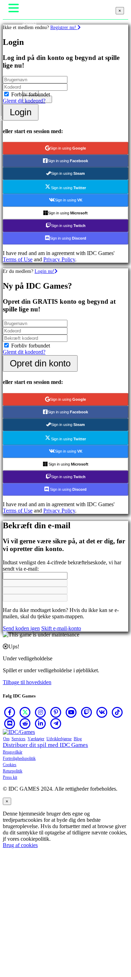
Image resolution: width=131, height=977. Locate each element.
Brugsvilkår (12, 752)
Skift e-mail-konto (61, 628)
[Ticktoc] (117, 712)
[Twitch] (87, 712)
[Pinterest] (56, 712)
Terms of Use (17, 259)
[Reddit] (25, 723)
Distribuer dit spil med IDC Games (45, 745)
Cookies (9, 764)
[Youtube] (71, 712)
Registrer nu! (64, 27)
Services (19, 738)
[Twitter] (25, 712)
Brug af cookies (20, 845)
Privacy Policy (59, 259)
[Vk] (102, 712)
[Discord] (10, 723)
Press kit (10, 777)
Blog (78, 738)
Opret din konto (40, 363)
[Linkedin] (41, 723)
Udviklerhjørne (59, 738)
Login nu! (44, 271)
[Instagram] (41, 712)
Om (6, 738)
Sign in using (68, 148)
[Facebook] (10, 712)
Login (20, 112)
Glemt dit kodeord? (24, 101)
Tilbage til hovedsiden (27, 682)
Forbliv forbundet (30, 94)
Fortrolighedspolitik (19, 758)
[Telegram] (56, 723)
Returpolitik (12, 771)
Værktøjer (36, 738)
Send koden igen (21, 628)
